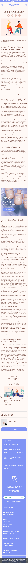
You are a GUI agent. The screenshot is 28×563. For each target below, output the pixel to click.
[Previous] (1, 397)
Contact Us (6, 521)
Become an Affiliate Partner (11, 538)
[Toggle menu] (3, 4)
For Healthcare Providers (10, 528)
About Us (5, 509)
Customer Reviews (8, 536)
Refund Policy (7, 526)
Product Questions (9, 514)
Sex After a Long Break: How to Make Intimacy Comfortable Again (14, 400)
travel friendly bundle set (7, 370)
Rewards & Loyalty (8, 533)
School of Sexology (9, 512)
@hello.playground (17, 501)
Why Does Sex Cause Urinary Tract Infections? (14, 453)
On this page (7, 414)
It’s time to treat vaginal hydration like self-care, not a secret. (14, 448)
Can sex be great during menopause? (14, 462)
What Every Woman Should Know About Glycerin (13, 458)
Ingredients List (8, 517)
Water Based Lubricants (10, 550)
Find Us (5, 519)
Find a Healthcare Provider (11, 531)
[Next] (27, 397)
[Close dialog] (26, 560)
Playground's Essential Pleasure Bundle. (11, 255)
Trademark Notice (8, 543)
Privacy (5, 548)
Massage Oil (6, 552)
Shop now (14, 429)
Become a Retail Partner (10, 540)
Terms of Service (8, 545)
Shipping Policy (7, 524)
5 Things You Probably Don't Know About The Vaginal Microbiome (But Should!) (14, 467)
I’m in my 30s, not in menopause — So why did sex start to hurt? (14, 444)
